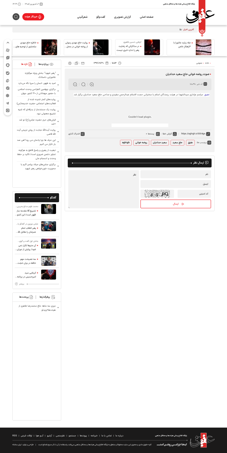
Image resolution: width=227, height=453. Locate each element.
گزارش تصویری (122, 17)
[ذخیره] (76, 63)
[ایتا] (8, 80)
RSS (14, 436)
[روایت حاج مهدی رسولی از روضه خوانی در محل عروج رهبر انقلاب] (101, 47)
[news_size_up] (92, 84)
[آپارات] (8, 50)
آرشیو (49, 436)
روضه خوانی (141, 142)
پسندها (151, 133)
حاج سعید (177, 142)
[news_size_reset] (83, 84)
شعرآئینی (82, 17)
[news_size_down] (75, 84)
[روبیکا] (8, 95)
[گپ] (8, 88)
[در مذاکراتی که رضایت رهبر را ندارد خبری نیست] (152, 47)
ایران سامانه (16, 444)
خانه (207, 63)
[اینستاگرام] (8, 110)
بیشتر (21, 284)
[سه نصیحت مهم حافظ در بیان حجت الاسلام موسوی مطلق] (48, 261)
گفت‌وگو (100, 17)
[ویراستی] (8, 57)
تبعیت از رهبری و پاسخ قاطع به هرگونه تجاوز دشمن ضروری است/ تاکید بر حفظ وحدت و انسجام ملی (36, 154)
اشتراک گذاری (74, 133)
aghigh (126, 142)
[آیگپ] (8, 65)
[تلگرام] (8, 103)
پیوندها (83, 436)
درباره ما (119, 436)
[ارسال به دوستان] (83, 63)
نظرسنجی (60, 436)
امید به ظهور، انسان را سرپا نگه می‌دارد (37, 83)
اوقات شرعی (26, 436)
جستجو (72, 436)
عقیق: (207, 94)
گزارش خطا (167, 133)
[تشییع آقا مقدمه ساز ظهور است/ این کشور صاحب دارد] (48, 211)
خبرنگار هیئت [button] (31, 16)
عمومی (199, 63)
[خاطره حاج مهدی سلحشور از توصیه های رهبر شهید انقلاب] (49, 47)
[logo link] (200, 16)
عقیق (190, 142)
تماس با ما (106, 436)
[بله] (8, 73)
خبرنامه (94, 436)
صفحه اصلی (146, 17)
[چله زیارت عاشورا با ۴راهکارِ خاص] (203, 47)
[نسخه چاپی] (70, 63)
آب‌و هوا (39, 436)
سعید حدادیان (160, 142)
